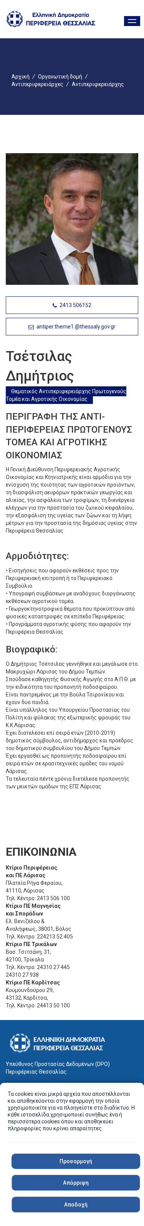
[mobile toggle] (132, 21)
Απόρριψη (76, 1183)
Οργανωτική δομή (60, 77)
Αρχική (21, 77)
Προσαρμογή (76, 1161)
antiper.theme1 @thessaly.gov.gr (75, 327)
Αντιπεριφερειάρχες (37, 84)
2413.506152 (74, 305)
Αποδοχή (76, 1204)
